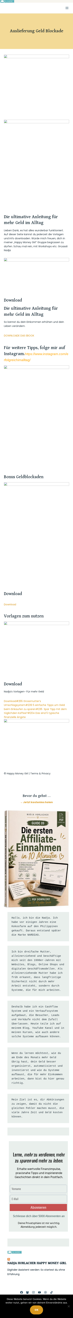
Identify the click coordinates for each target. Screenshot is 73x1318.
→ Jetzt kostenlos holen (36, 802)
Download (10, 604)
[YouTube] (39, 1292)
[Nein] (68, 1306)
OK (36, 1310)
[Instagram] (33, 1292)
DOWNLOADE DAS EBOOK (19, 335)
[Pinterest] (45, 1292)
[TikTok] (51, 1292)
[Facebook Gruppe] (27, 1292)
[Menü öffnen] (67, 8)
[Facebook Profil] (21, 1292)
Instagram (14, 354)
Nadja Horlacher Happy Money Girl (36, 1263)
